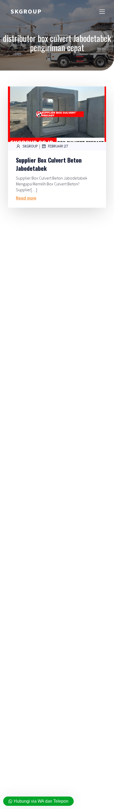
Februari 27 (58, 146)
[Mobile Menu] (102, 11)
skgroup (30, 146)
